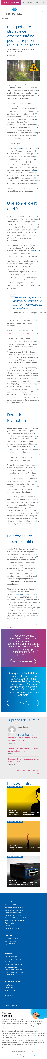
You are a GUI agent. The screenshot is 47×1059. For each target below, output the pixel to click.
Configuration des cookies (23, 1056)
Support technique (11, 957)
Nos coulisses (9, 988)
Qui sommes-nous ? (12, 982)
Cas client (8, 925)
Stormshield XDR (10, 905)
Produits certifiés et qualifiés (14, 920)
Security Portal (10, 975)
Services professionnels (13, 959)
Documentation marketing (14, 972)
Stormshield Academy (12, 967)
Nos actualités (10, 990)
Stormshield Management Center (16, 918)
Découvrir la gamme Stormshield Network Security (23, 703)
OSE (35, 170)
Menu (6, 18)
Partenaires (10, 935)
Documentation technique (13, 969)
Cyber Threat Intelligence (13, 964)
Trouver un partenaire (12, 938)
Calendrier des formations (13, 962)
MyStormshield (10, 944)
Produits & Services (15, 857)
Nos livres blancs (10, 993)
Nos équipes (9, 985)
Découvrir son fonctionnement (22, 661)
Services (8, 953)
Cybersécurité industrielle (18, 625)
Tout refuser (8, 1056)
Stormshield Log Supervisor (14, 915)
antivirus (36, 251)
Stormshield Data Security (13, 913)
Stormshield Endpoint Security (15, 910)
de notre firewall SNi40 (21, 594)
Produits (8, 902)
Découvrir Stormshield (10, 3)
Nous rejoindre (27, 3)
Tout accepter (39, 1056)
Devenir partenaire (11, 941)
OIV (24, 167)
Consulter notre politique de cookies (13, 1048)
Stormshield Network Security (15, 907)
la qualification (22, 148)
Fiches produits (10, 923)
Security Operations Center (19, 333)
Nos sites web (9, 995)
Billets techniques (15, 787)
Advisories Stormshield (12, 928)
